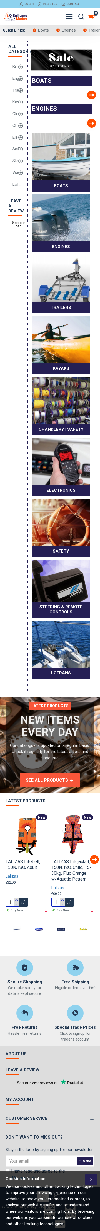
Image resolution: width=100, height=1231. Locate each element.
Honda (69, 130)
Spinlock (61, 938)
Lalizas (12, 876)
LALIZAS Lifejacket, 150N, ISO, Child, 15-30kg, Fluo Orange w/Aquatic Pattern (71, 870)
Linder (86, 101)
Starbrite (83, 938)
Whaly (36, 101)
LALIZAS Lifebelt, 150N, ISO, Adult (23, 864)
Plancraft (16, 938)
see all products (47, 780)
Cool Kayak (69, 98)
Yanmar (86, 130)
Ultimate (53, 130)
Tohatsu (36, 130)
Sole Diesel (39, 935)
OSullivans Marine (53, 98)
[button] (30, 95)
